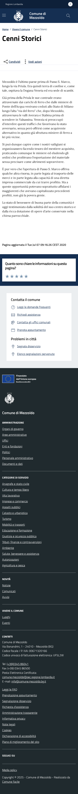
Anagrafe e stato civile (15, 484)
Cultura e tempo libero (15, 489)
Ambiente (8, 548)
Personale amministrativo (17, 458)
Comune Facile (11, 781)
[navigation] (4, 15)
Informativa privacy (13, 718)
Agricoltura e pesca (13, 565)
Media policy (9, 770)
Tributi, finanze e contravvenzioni (22, 542)
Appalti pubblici (11, 507)
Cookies (6, 730)
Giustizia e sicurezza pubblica (19, 536)
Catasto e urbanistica (15, 513)
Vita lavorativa (11, 495)
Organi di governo (12, 429)
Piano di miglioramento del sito (20, 742)
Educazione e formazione (17, 530)
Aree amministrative (14, 434)
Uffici (5, 440)
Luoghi (6, 617)
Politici (6, 452)
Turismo (6, 519)
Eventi (6, 623)
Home (5, 29)
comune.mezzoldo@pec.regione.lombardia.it (28, 677)
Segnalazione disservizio (16, 701)
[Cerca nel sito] (68, 15)
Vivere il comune (21, 29)
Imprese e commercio (15, 501)
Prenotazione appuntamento (19, 695)
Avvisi (5, 597)
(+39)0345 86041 (17, 664)
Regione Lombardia (14, 4)
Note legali (8, 724)
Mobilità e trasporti (13, 524)
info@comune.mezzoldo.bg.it (28, 681)
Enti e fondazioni (12, 446)
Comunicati (9, 591)
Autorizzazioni (10, 559)
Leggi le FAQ (9, 689)
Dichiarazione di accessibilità (19, 736)
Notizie (6, 585)
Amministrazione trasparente (19, 712)
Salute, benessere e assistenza (20, 553)
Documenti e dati (12, 464)
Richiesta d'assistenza (15, 707)
